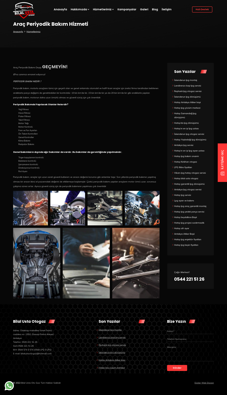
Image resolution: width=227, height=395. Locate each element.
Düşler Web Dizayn (204, 382)
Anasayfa (18, 31)
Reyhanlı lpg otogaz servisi (188, 91)
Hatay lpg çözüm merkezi (187, 107)
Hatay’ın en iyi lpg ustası (186, 128)
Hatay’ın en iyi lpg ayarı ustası (189, 150)
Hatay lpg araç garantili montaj (190, 206)
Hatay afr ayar (181, 228)
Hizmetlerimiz (33, 31)
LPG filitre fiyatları (183, 167)
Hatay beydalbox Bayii (185, 217)
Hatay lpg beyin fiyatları (186, 245)
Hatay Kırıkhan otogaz (185, 161)
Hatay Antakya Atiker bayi (187, 102)
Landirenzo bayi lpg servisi (187, 85)
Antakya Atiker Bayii (184, 233)
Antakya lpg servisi (183, 145)
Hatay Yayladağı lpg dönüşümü (190, 139)
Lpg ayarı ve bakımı (184, 200)
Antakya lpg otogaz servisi (188, 189)
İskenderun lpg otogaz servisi (189, 134)
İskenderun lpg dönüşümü (187, 96)
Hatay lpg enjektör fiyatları (187, 239)
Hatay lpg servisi (182, 195)
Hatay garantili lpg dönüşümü (189, 184)
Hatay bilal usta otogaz (186, 178)
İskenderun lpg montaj (185, 80)
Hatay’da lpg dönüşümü (186, 123)
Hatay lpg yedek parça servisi (189, 211)
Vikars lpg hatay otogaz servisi (190, 172)
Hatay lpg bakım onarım (186, 156)
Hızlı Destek (202, 9)
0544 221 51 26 (189, 279)
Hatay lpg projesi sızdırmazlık (189, 222)
